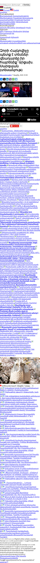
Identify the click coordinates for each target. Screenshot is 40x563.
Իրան (28, 28)
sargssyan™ (4, 562)
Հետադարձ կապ (8, 556)
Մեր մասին (21, 556)
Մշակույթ (18, 20)
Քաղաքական (6, 16)
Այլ (13, 33)
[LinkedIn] (7, 79)
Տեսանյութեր (6, 41)
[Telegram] (16, 79)
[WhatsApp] (13, 79)
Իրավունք (17, 18)
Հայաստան (5, 37)
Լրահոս (3, 12)
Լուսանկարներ (19, 41)
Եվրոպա (8, 31)
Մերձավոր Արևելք (21, 31)
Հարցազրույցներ (7, 22)
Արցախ (3, 28)
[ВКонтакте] (1, 79)
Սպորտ (26, 20)
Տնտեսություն (6, 18)
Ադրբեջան (20, 28)
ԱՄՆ (2, 31)
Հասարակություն (21, 16)
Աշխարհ (15, 37)
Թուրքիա (11, 28)
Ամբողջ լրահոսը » (8, 355)
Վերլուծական (22, 22)
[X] (4, 79)
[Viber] (10, 79)
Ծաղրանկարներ (7, 24)
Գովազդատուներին (9, 558)
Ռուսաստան (6, 33)
